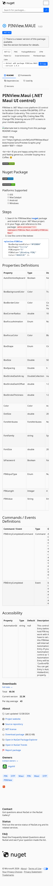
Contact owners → (10, 761)
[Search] (46, 10)
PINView (8, 780)
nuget (35, 218)
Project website (12, 719)
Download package (14, 734)
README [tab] (10, 75)
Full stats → (7, 687)
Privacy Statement (33, 871)
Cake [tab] (6, 59)
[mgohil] (4, 766)
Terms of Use (34, 868)
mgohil (11, 766)
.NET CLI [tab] (7, 52)
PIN (5, 776)
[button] (43, 64)
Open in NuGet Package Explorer (21, 739)
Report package (13, 750)
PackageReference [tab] (28, 52)
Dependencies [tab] (12, 81)
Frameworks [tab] (25, 75)
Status (6, 821)
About (24, 868)
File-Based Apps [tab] (39, 56)
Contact (7, 809)
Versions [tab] (10, 86)
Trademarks (8, 875)
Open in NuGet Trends (16, 745)
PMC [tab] (16, 52)
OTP (13, 776)
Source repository (14, 724)
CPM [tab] (41, 52)
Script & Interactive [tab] (22, 56)
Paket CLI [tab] (7, 56)
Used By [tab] (29, 81)
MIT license (10, 729)
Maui (21, 776)
